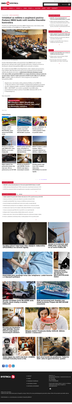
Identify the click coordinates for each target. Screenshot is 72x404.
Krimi (25, 8)
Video (43, 8)
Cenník (29, 378)
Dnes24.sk (15, 60)
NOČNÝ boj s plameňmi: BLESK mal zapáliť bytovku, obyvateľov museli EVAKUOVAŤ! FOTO (60, 25)
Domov (5, 8)
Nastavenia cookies (32, 383)
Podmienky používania (32, 381)
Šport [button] (30, 8)
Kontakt (29, 376)
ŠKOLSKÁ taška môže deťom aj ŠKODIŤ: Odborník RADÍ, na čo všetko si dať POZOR (59, 60)
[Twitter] (6, 366)
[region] (19, 3)
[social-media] (50, 388)
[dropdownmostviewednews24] (59, 45)
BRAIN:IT (30, 397)
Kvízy (48, 8)
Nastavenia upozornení (33, 386)
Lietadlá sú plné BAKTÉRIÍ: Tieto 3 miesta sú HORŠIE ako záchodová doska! (59, 41)
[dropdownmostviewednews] (59, 29)
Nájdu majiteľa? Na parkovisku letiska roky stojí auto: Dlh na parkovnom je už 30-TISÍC (60, 34)
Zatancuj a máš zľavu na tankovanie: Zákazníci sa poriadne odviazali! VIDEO (59, 38)
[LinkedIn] (13, 366)
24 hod (66, 31)
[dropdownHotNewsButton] (59, 64)
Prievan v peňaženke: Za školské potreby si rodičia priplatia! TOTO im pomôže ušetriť (21, 216)
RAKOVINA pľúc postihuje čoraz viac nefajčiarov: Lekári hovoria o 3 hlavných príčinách (21, 205)
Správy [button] (18, 8)
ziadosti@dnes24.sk (53, 386)
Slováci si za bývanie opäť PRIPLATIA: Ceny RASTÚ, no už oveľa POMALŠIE (19, 210)
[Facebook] (3, 366)
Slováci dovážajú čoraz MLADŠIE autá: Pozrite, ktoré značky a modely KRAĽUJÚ (20, 203)
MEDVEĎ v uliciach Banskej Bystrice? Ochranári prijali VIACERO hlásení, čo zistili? (60, 18)
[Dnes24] (14, 3)
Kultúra (37, 8)
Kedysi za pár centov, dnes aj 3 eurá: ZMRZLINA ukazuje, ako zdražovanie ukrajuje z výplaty (22, 214)
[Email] (9, 366)
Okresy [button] (11, 8)
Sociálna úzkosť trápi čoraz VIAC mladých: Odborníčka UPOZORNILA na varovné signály (22, 207)
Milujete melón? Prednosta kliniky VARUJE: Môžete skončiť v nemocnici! (59, 57)
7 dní (63, 31)
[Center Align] (59, 4)
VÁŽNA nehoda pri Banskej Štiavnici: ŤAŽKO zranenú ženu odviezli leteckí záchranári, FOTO (60, 22)
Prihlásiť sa (65, 4)
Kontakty (54, 8)
